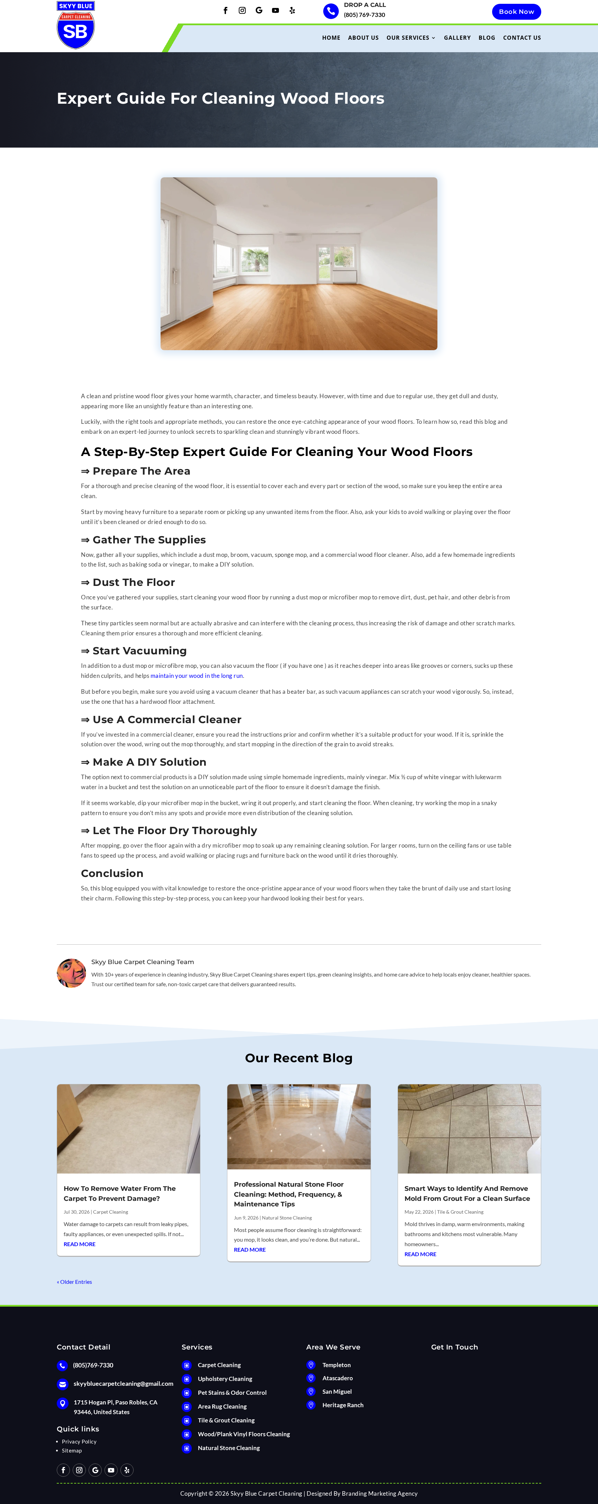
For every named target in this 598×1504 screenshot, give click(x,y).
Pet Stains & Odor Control (232, 1392)
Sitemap (72, 1450)
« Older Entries (74, 1281)
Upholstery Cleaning (225, 1378)
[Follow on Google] (259, 10)
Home (331, 37)
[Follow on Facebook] (226, 10)
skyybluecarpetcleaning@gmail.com (123, 1383)
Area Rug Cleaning (222, 1406)
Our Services (408, 37)
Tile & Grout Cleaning (460, 1212)
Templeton (337, 1364)
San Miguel (337, 1391)
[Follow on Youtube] (275, 10)
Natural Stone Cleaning (287, 1218)
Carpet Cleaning (110, 1212)
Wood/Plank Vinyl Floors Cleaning (244, 1434)
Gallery (457, 37)
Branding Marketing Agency (380, 1493)
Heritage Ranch (343, 1405)
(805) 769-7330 (364, 14)
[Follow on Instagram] (242, 10)
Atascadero (338, 1378)
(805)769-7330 (93, 1365)
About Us (363, 37)
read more (80, 1244)
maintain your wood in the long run (197, 675)
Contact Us (522, 37)
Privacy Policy (79, 1441)
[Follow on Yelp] (292, 10)
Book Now (516, 12)
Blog (487, 37)
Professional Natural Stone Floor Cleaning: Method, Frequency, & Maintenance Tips (289, 1194)
